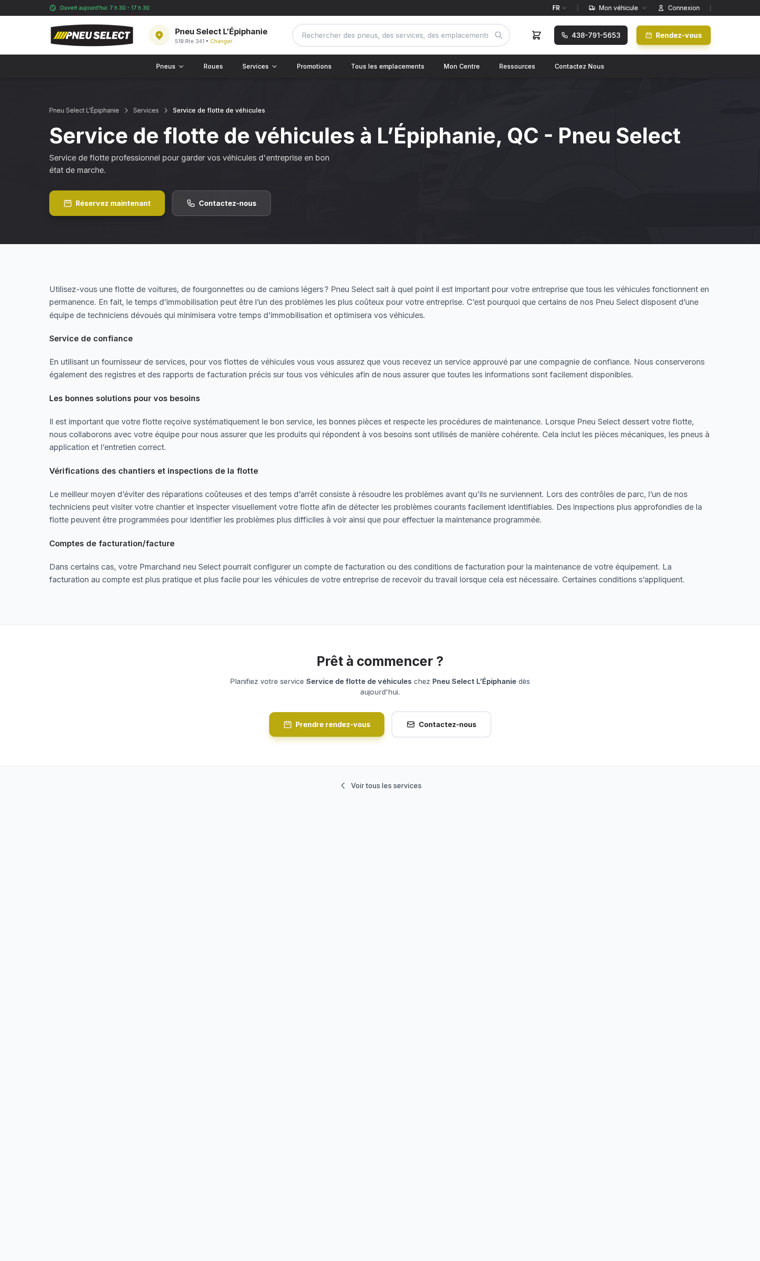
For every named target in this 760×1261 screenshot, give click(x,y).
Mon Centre (462, 66)
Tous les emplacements (387, 66)
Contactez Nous (579, 66)
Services (255, 66)
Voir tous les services (386, 785)
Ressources (517, 66)
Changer (221, 41)
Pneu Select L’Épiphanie (84, 110)
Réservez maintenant (113, 203)
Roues (213, 66)
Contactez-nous (227, 203)
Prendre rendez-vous (333, 724)
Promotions (314, 66)
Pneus (165, 66)
